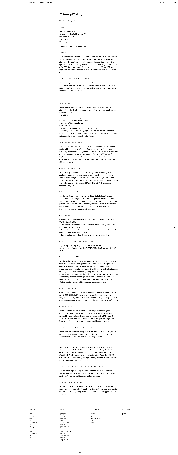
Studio (49, 2)
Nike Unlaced (64, 433)
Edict (30, 413)
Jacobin (62, 430)
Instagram (125, 415)
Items (30, 418)
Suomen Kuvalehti (66, 431)
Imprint (93, 420)
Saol (30, 420)
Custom (41, 2)
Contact (93, 422)
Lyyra (30, 435)
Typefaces (32, 2)
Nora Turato (64, 424)
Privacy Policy (96, 418)
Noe (30, 426)
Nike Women (63, 418)
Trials (161, 2)
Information (95, 409)
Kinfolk (62, 417)
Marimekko (63, 413)
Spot (30, 430)
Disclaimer (94, 417)
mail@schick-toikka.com (76, 46)
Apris (30, 424)
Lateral (31, 417)
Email (124, 413)
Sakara (62, 420)
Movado (62, 415)
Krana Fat (32, 428)
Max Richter (64, 428)
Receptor (63, 437)
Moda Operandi (64, 426)
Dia (30, 437)
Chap (30, 431)
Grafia (62, 441)
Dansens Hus (64, 439)
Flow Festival (64, 435)
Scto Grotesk (33, 422)
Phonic (31, 415)
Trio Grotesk (33, 433)
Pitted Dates (64, 422)
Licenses (94, 415)
